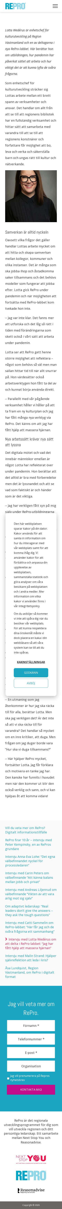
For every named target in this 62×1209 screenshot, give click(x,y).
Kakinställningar (31, 662)
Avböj (31, 683)
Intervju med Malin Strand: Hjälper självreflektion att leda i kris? (30, 958)
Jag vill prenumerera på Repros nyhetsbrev (30, 1078)
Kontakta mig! (31, 1090)
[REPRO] (15, 7)
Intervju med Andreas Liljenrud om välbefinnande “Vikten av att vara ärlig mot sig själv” (31, 894)
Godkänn (31, 673)
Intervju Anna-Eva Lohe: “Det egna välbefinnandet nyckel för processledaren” (30, 861)
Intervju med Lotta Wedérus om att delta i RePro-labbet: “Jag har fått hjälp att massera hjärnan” (30, 943)
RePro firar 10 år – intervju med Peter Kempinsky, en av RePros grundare (28, 844)
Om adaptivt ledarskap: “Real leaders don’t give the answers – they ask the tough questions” (29, 910)
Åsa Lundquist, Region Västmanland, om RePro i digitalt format (29, 972)
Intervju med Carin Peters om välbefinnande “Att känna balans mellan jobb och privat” (29, 877)
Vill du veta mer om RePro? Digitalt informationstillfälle (26, 830)
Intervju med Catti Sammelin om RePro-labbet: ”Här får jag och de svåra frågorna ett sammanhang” (29, 927)
